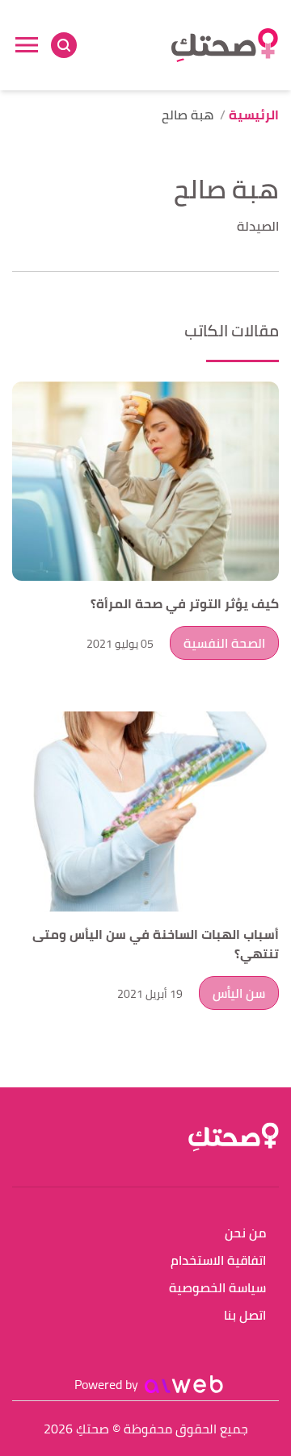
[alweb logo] (184, 1384)
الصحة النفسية (224, 643)
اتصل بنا (245, 1316)
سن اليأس (239, 993)
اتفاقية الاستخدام (218, 1261)
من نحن (245, 1234)
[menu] (26, 45)
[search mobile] (64, 45)
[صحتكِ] (224, 45)
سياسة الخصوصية (217, 1289)
